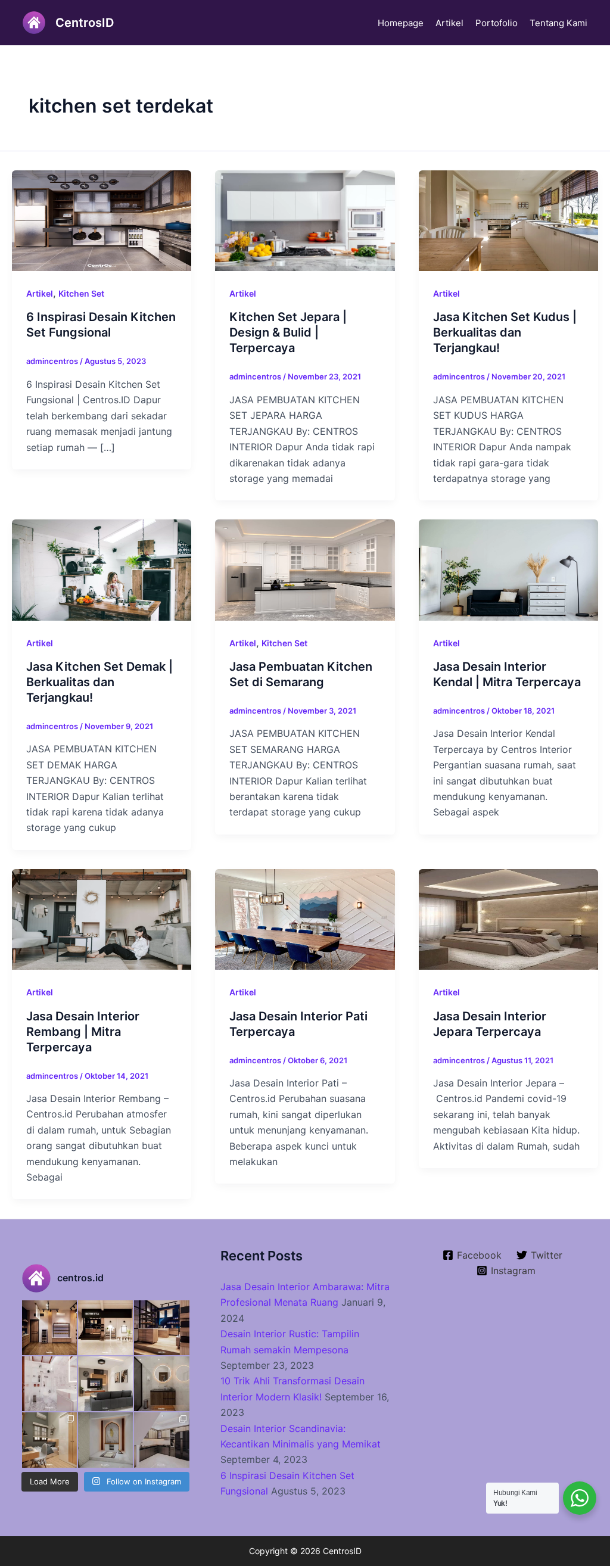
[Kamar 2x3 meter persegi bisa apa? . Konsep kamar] (49, 1439)
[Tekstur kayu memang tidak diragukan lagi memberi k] (161, 1383)
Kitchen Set (81, 293)
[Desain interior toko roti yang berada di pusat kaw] (49, 1327)
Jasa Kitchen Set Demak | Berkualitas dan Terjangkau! (99, 682)
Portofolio (496, 23)
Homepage (401, 23)
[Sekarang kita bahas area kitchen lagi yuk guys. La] (161, 1439)
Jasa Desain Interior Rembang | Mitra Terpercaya (82, 1031)
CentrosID (84, 22)
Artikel (449, 23)
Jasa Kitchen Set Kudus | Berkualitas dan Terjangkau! (505, 332)
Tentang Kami (558, 23)
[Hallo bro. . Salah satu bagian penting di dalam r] (49, 1383)
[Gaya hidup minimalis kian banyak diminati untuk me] (105, 1383)
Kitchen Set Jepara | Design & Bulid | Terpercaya (288, 332)
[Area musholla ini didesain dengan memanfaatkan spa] (105, 1439)
